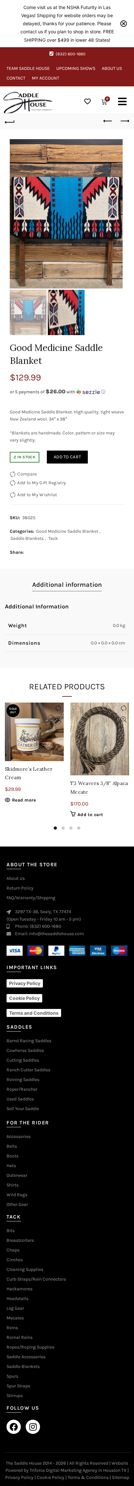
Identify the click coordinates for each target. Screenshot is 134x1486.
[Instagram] (33, 1427)
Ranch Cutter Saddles (28, 1070)
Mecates (15, 1318)
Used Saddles (20, 1099)
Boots (13, 1156)
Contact (16, 78)
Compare (27, 473)
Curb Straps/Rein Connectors (36, 1279)
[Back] (10, 121)
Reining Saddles (23, 1079)
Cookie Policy (50, 1477)
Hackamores (20, 1289)
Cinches (15, 1260)
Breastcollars (20, 1240)
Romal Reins (20, 1337)
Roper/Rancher (22, 1089)
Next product (124, 121)
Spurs (12, 1376)
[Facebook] (14, 1427)
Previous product (108, 121)
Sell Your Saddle (23, 1109)
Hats (11, 1166)
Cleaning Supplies (25, 1269)
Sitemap (120, 1477)
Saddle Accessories (26, 1357)
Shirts (13, 1185)
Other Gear (17, 1204)
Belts (12, 1146)
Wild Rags (17, 1195)
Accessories (19, 1136)
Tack (53, 538)
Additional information (67, 584)
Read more (24, 800)
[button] (67, 392)
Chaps (13, 1250)
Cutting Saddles (23, 1060)
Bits (11, 1231)
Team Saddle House (28, 68)
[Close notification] (123, 23)
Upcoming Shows (75, 68)
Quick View (58, 719)
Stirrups (15, 1395)
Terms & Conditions (88, 1477)
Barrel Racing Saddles (29, 1041)
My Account (45, 78)
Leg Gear (15, 1308)
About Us (112, 68)
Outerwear (17, 1175)
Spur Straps (18, 1386)
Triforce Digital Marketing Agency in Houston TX (78, 1470)
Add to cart (67, 457)
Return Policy (20, 888)
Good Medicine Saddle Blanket (67, 531)
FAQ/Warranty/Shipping (31, 898)
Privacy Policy (19, 1477)
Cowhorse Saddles (25, 1050)
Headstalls (17, 1298)
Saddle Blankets (27, 538)
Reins (12, 1328)
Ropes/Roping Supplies (30, 1347)
